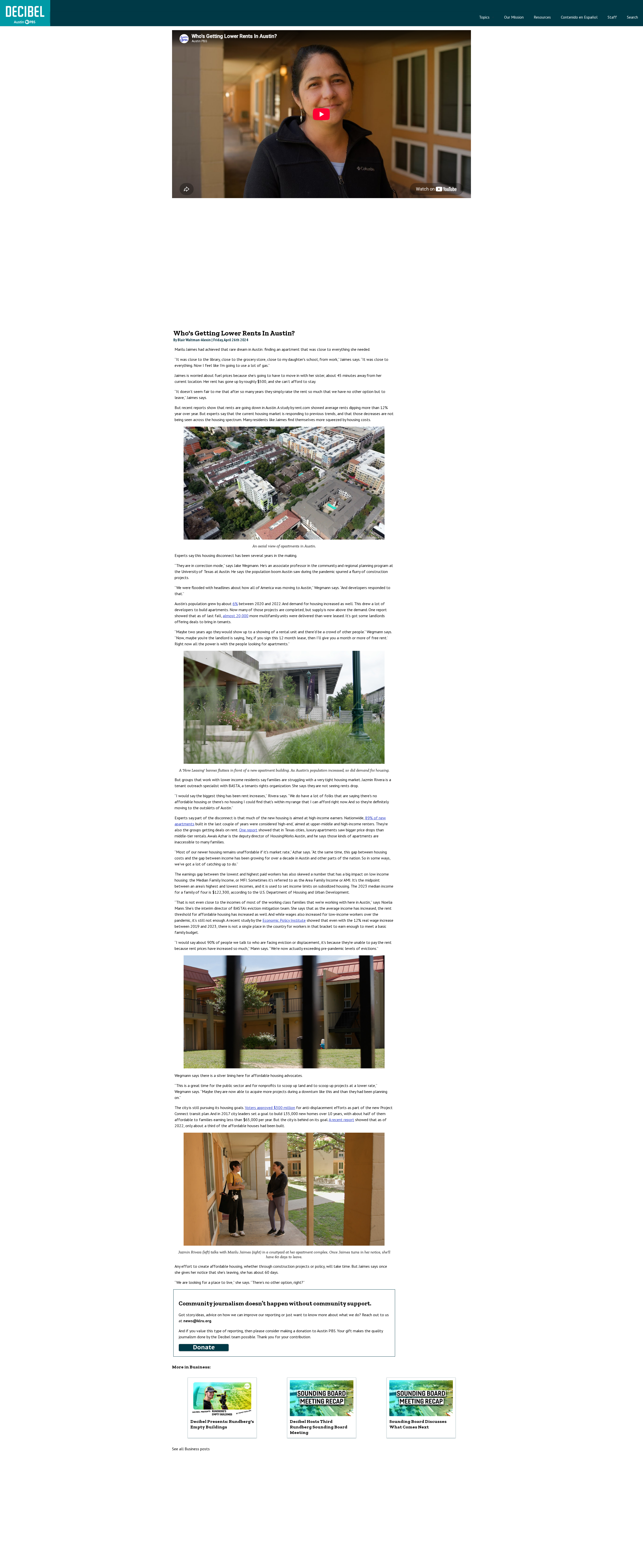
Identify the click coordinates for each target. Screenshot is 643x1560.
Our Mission (514, 17)
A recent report (341, 1119)
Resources (542, 17)
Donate (204, 1347)
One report (248, 829)
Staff (612, 17)
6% (235, 603)
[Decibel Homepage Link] (25, 23)
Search (632, 17)
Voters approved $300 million (270, 1107)
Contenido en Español (579, 17)
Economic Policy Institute (284, 920)
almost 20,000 (235, 615)
